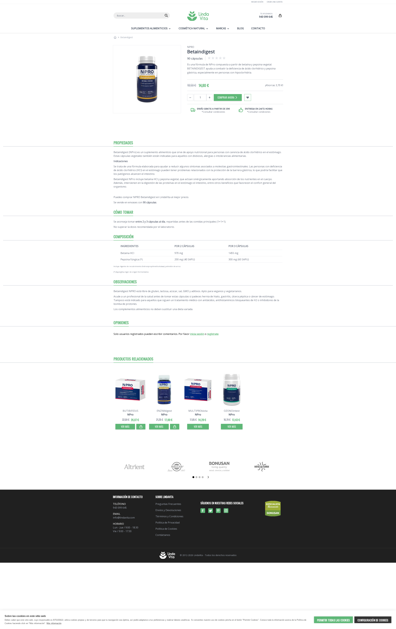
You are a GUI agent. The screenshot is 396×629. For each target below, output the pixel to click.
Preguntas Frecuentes (168, 504)
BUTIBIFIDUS (130, 411)
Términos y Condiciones (169, 516)
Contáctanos (162, 535)
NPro (190, 47)
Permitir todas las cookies (333, 620)
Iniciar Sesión (257, 2)
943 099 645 (266, 16)
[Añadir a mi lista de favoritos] (247, 97)
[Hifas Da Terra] (261, 467)
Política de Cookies (166, 528)
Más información (54, 623)
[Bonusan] (219, 467)
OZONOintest (232, 411)
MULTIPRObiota (197, 411)
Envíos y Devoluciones (168, 510)
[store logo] (198, 16)
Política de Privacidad (167, 522)
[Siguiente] (209, 477)
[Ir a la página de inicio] (115, 37)
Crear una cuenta (274, 2)
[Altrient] (134, 467)
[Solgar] (176, 467)
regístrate (213, 334)
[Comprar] (141, 426)
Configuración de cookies (372, 620)
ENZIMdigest (164, 411)
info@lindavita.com (124, 517)
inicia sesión (197, 334)
